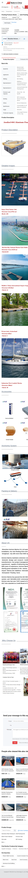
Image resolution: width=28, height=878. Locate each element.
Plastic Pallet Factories (8, 856)
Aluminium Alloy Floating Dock (9, 833)
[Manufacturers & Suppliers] (14, 2)
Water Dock (5, 859)
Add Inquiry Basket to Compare (10, 54)
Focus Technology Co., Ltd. (19, 871)
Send (15, 742)
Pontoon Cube (19, 836)
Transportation (9, 11)
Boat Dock (14, 859)
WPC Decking (19, 839)
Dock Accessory (23, 859)
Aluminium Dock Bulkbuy (9, 863)
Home (3, 11)
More (3, 866)
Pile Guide (4, 839)
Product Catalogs (23, 830)
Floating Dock (17, 11)
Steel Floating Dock (20, 833)
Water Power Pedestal (7, 836)
